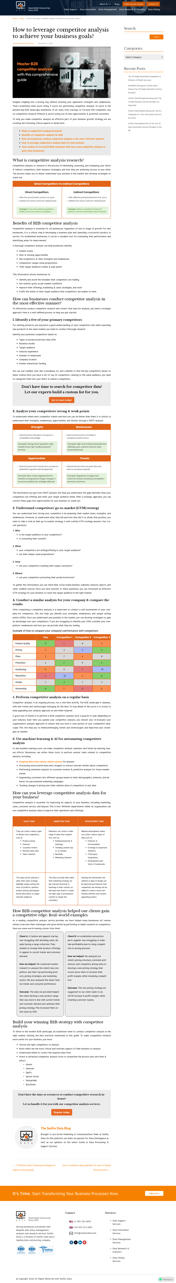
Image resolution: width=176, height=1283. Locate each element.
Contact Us (153, 4)
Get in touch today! (62, 400)
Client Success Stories (133, 4)
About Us (104, 4)
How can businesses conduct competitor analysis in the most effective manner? (63, 138)
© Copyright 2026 (25, 1278)
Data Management (107, 9)
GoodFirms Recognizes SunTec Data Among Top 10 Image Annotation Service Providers (145, 89)
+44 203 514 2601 (82, 1227)
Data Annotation (88, 9)
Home (15, 18)
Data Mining (154, 9)
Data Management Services (121, 1241)
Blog (117, 4)
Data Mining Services (118, 1259)
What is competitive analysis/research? (42, 130)
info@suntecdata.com (84, 1232)
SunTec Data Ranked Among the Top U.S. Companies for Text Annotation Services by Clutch (145, 114)
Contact (70, 1213)
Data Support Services (119, 1222)
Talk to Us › (154, 1193)
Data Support (70, 9)
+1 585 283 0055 (82, 1221)
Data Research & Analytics (132, 9)
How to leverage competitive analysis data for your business (53, 142)
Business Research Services (23, 43)
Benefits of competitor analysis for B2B (42, 134)
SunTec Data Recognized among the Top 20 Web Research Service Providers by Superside (144, 101)
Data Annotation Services (120, 1231)
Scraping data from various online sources (40, 761)
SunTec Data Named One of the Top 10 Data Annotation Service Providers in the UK (145, 127)
